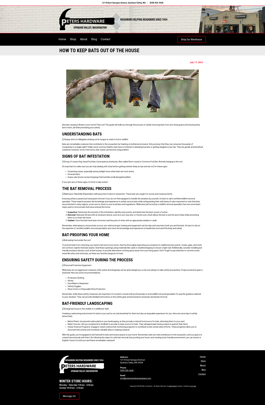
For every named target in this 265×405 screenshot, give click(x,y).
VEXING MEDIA (172, 386)
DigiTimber (193, 386)
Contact (105, 39)
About (83, 39)
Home (62, 39)
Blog (94, 39)
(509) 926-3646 (156, 3)
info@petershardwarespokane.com (135, 378)
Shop (73, 39)
